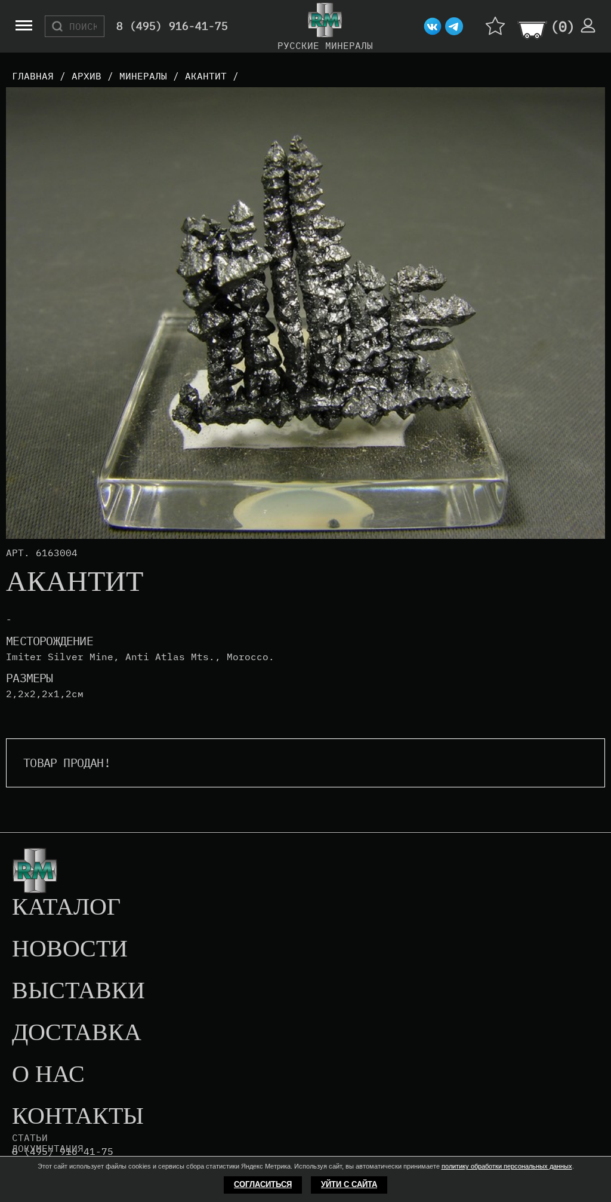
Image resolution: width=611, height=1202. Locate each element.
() (562, 26)
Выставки (78, 991)
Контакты (78, 1116)
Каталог (66, 907)
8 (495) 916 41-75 (62, 1151)
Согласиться (263, 1184)
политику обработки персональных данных (507, 1166)
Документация (48, 1148)
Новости (70, 949)
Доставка (76, 1032)
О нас (48, 1074)
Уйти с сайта (349, 1184)
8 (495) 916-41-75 (172, 26)
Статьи (30, 1137)
